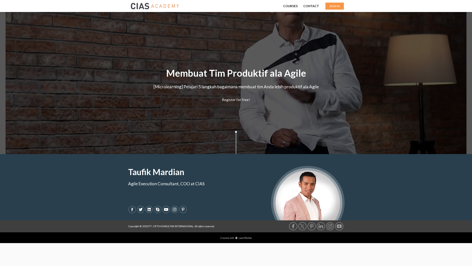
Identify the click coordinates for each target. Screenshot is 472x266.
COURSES (290, 6)
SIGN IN (335, 6)
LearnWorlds (245, 237)
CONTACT (311, 6)
